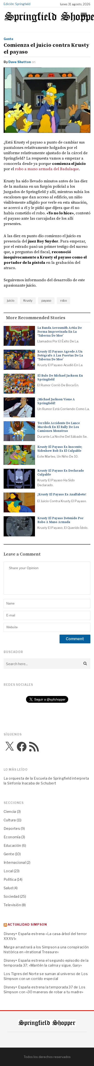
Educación (12, 845)
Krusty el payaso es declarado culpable (60, 472)
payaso (46, 300)
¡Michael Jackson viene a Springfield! (56, 401)
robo (63, 300)
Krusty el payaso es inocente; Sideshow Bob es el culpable (59, 449)
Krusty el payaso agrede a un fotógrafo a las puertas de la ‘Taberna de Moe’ (60, 355)
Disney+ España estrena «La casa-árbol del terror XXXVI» (45, 936)
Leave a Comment (22, 554)
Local (8, 871)
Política (10, 879)
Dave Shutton (19, 62)
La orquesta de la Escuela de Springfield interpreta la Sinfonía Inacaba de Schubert (46, 780)
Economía (12, 837)
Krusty (27, 300)
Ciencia (10, 811)
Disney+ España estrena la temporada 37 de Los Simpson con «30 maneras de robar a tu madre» (44, 989)
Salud (8, 888)
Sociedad (11, 896)
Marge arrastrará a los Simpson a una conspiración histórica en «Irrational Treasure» (46, 949)
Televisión (12, 905)
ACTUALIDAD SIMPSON (27, 924)
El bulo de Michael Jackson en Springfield (60, 377)
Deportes (12, 828)
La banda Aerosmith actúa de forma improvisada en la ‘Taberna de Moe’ (59, 332)
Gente (8, 39)
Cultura (10, 820)
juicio (10, 300)
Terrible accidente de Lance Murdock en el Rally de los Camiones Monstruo (58, 427)
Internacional (15, 862)
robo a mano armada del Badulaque (47, 169)
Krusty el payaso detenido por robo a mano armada (60, 520)
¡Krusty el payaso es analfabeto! (61, 494)
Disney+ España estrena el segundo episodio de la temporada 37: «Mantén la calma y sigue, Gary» (46, 962)
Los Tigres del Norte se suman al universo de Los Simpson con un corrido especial (46, 976)
